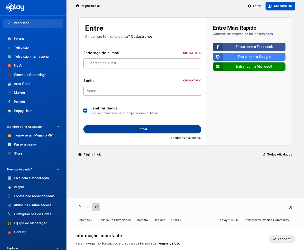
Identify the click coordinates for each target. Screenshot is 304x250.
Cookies (160, 220)
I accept (284, 239)
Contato (142, 220)
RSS (177, 220)
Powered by (266, 220)
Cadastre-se (141, 36)
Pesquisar (21, 23)
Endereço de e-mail (142, 53)
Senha (142, 81)
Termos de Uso (168, 243)
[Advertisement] (185, 179)
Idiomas (84, 220)
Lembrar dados (104, 108)
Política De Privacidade (115, 220)
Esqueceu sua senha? (186, 138)
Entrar (142, 129)
